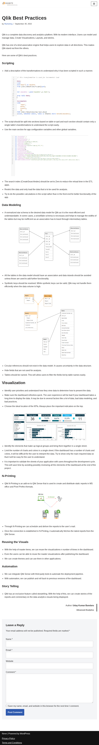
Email (9, 650)
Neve (4, 734)
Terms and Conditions (12, 743)
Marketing (8, 24)
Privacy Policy (8, 738)
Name (9, 639)
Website (9, 661)
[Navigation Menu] (94, 4)
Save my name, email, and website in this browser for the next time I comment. (43, 706)
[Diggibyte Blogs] (9, 4)
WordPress (25, 734)
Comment (11, 672)
